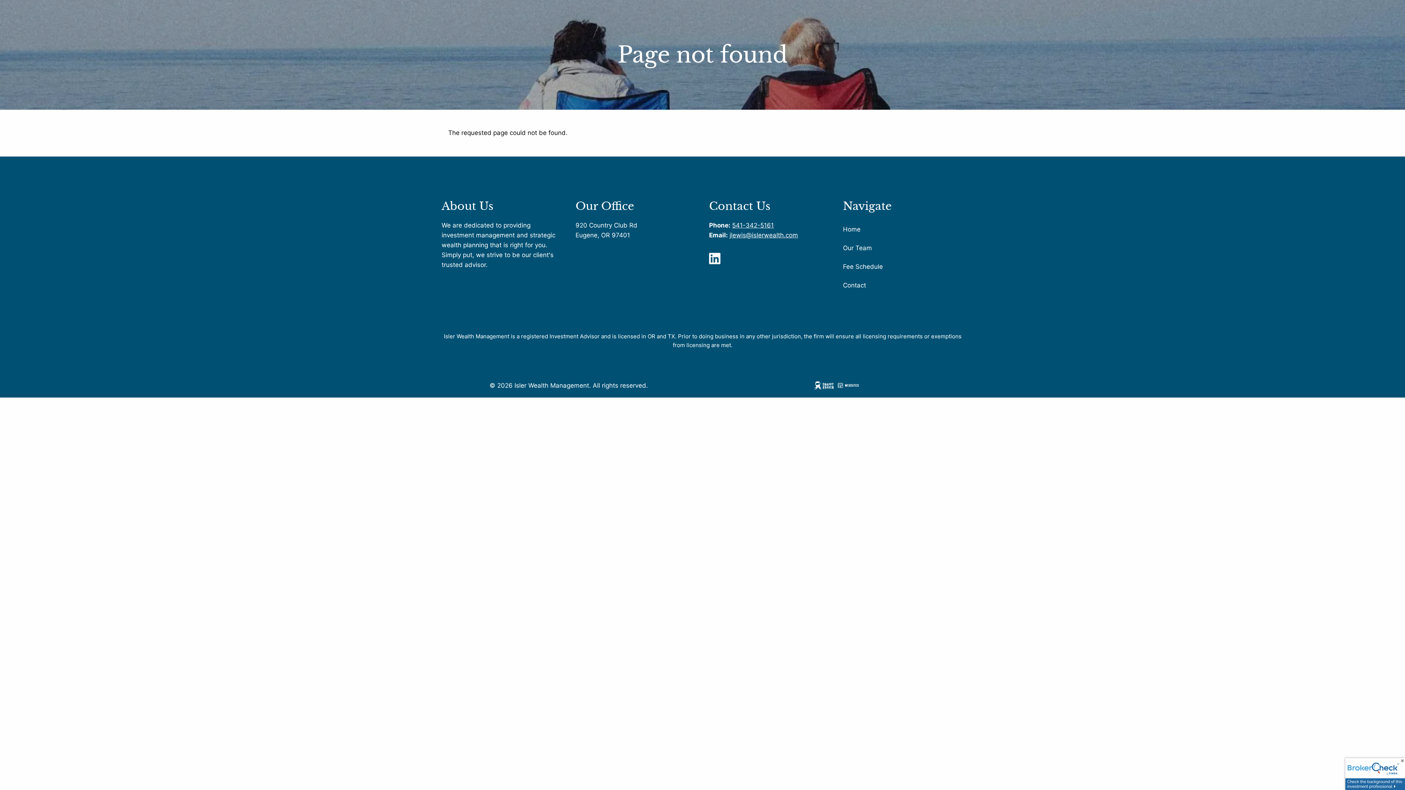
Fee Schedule (863, 266)
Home (852, 229)
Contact (854, 285)
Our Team (857, 248)
